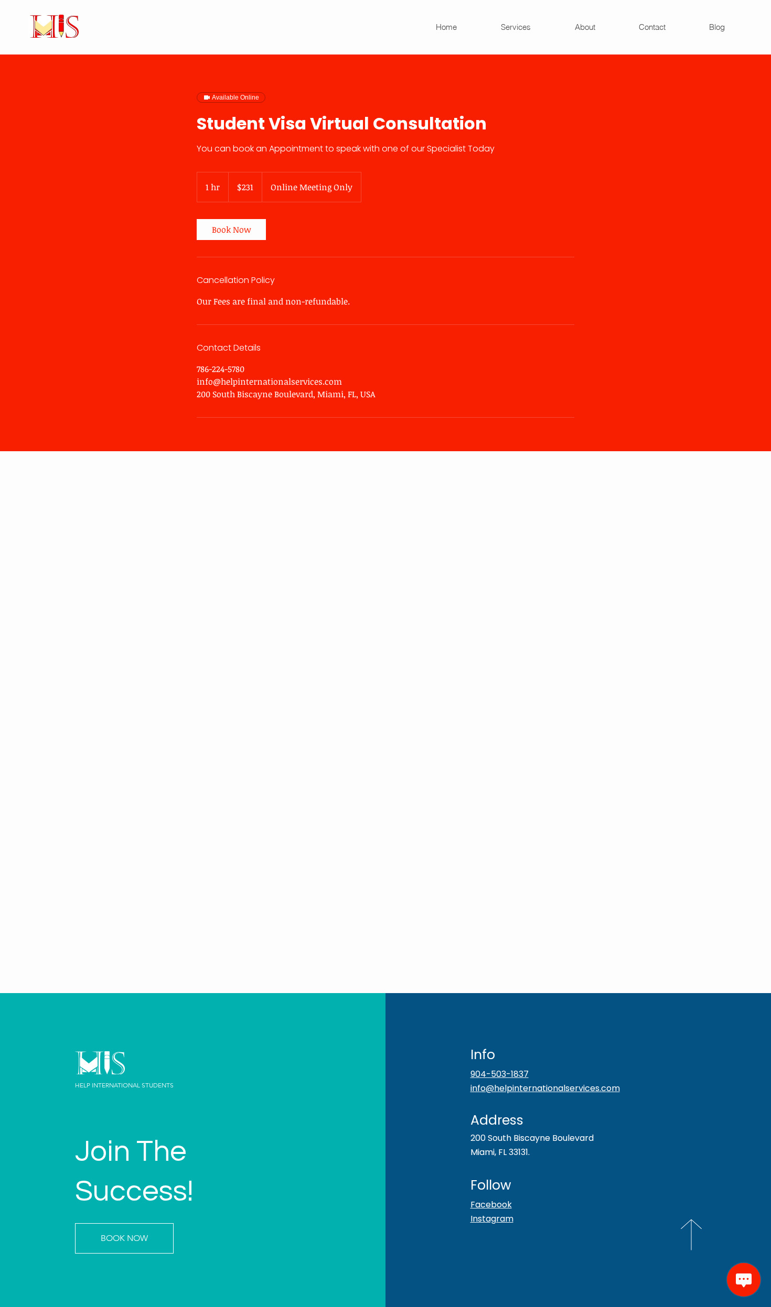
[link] (231, 229)
